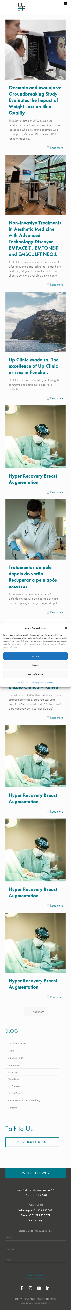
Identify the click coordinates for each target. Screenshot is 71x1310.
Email (9, 1259)
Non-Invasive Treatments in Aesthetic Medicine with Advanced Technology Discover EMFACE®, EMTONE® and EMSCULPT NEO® (35, 238)
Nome (9, 1237)
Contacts (12, 1107)
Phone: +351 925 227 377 (35, 1215)
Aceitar (35, 656)
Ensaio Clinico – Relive (33, 687)
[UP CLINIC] (22, 7)
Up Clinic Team (16, 1057)
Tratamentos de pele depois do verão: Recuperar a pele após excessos (33, 576)
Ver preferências (36, 674)
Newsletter (13, 1079)
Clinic (11, 1050)
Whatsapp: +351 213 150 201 (35, 1210)
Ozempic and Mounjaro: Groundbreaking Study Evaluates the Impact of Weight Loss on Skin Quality (35, 100)
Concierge (13, 1072)
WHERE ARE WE (35, 1173)
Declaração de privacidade (42, 682)
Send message (35, 1220)
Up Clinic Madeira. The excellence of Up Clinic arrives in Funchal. (34, 366)
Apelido (10, 1248)
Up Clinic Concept (17, 1043)
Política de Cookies (24, 682)
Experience (14, 1065)
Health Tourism (15, 1093)
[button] (66, 627)
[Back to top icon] (64, 1303)
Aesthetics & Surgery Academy (24, 1100)
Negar (35, 665)
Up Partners (14, 1086)
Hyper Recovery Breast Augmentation (33, 479)
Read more (56, 148)
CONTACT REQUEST (34, 1142)
